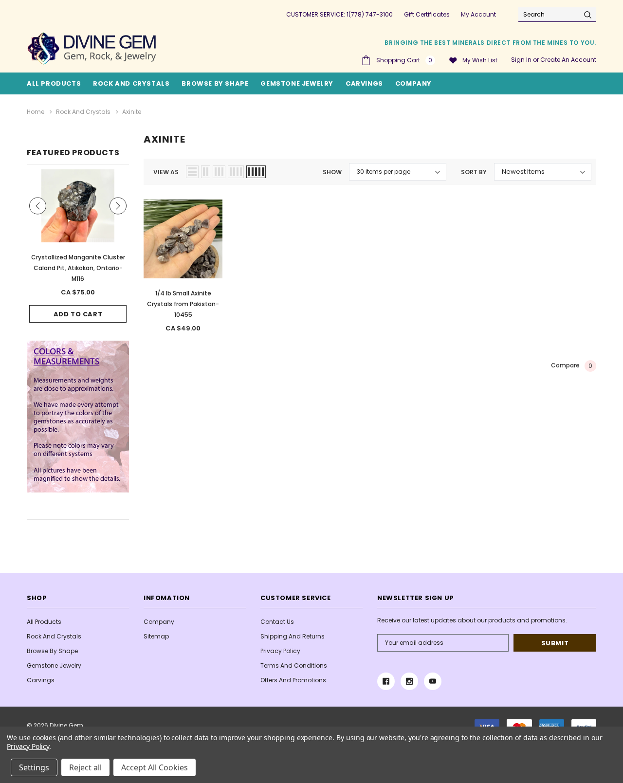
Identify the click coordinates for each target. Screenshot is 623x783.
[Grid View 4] (236, 171)
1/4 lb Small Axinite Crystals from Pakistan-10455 (183, 304)
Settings (34, 767)
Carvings (364, 83)
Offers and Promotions (293, 680)
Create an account (568, 59)
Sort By (474, 172)
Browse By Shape (215, 83)
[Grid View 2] (205, 171)
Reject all (85, 767)
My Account (478, 14)
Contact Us (277, 622)
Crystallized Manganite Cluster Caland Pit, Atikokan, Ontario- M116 (78, 268)
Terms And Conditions (293, 665)
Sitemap (156, 636)
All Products (44, 622)
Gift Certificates (427, 14)
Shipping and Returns (292, 636)
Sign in (521, 59)
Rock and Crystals (131, 83)
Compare (571, 365)
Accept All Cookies (154, 767)
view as (166, 172)
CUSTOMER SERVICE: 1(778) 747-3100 (339, 14)
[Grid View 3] (219, 171)
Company (413, 83)
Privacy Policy (280, 651)
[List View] (192, 171)
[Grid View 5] (256, 171)
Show (332, 172)
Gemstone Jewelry (296, 83)
